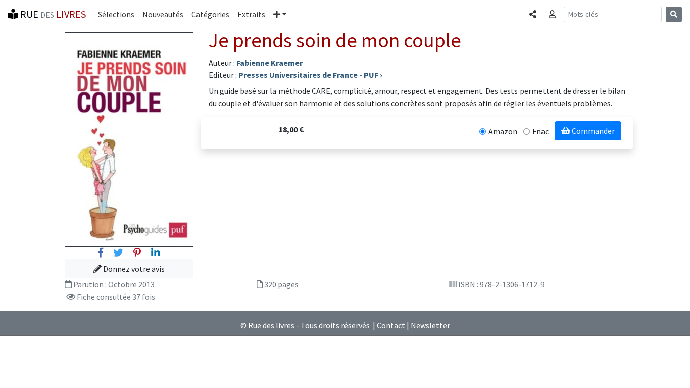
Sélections (116, 14)
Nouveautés (162, 14)
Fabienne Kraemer (269, 63)
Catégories (210, 14)
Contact (391, 325)
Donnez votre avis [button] (133, 269)
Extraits (251, 14)
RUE (52, 14)
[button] (279, 14)
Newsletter (430, 325)
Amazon (502, 131)
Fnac (540, 131)
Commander (592, 131)
